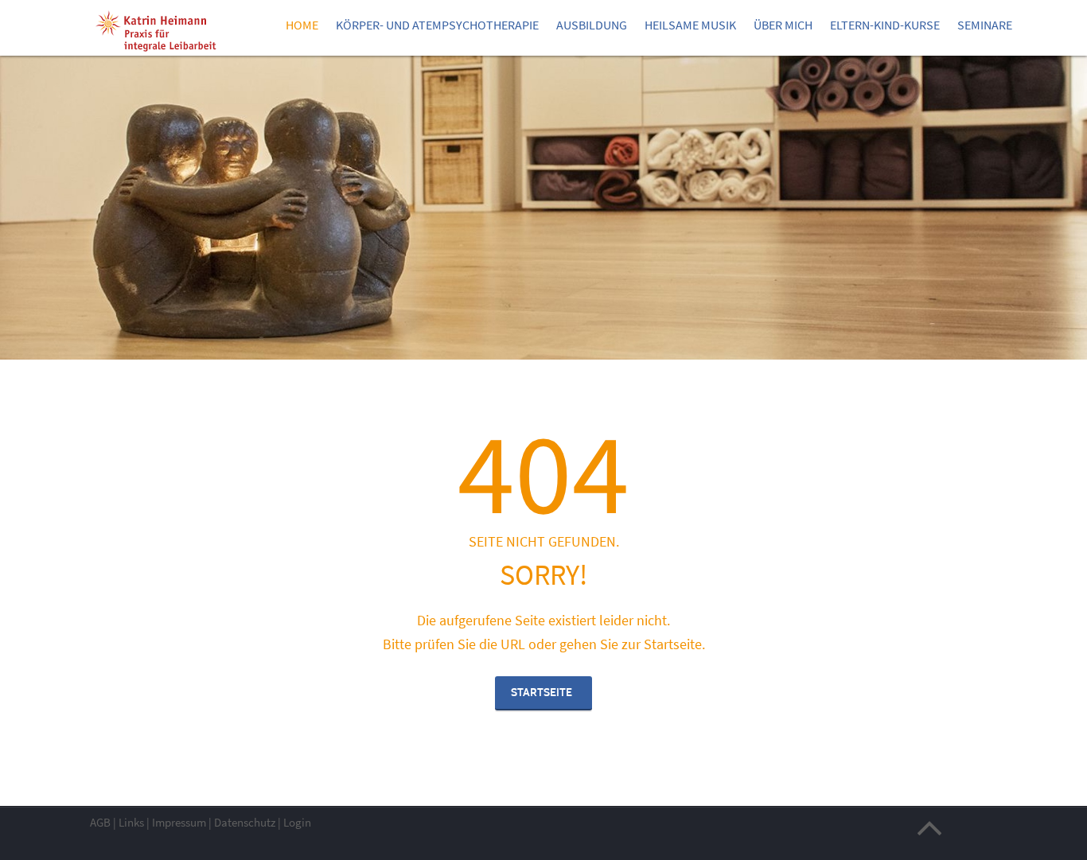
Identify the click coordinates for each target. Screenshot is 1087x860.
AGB (100, 822)
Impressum (179, 822)
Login (297, 822)
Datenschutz (244, 822)
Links (131, 822)
